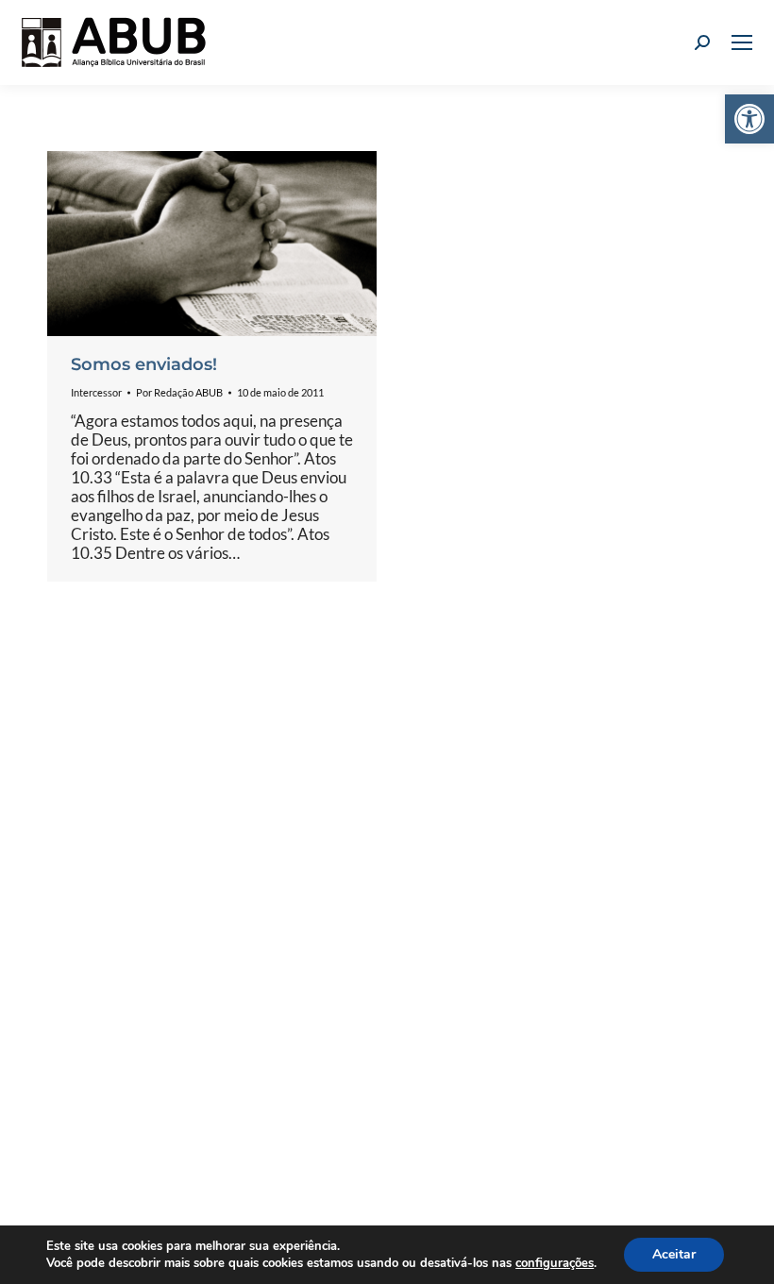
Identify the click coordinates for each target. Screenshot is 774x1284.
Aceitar (674, 1254)
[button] (749, 119)
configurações (554, 1263)
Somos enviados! (144, 364)
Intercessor (96, 392)
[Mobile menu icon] (742, 42)
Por (179, 392)
